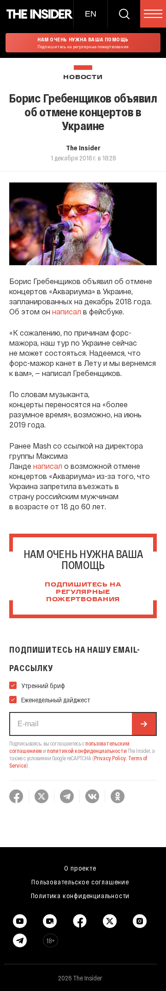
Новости (82, 77)
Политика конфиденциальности (80, 895)
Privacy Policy (110, 758)
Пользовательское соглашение (80, 881)
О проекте (80, 868)
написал (66, 311)
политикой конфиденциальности (87, 750)
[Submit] (144, 724)
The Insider (83, 147)
